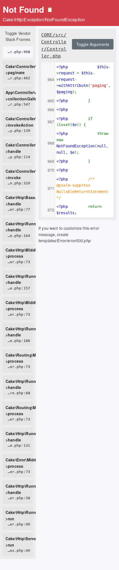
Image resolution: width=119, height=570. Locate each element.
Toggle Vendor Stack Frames (18, 36)
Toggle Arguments (92, 44)
